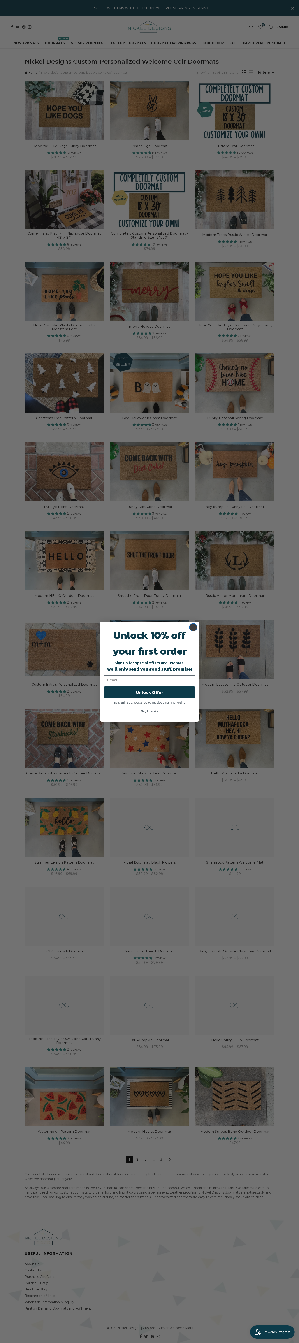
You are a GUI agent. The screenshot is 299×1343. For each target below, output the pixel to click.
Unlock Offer (149, 692)
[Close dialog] (193, 627)
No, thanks (149, 711)
